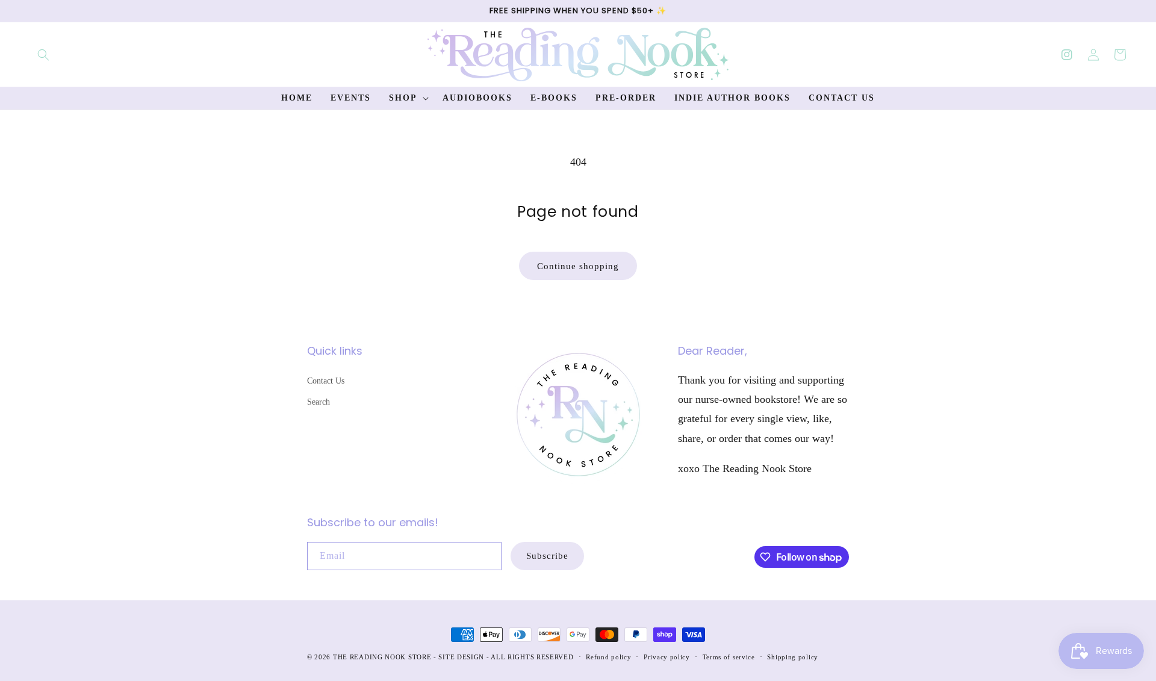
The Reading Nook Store (382, 657)
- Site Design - (462, 657)
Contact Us (325, 380)
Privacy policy (667, 657)
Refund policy (608, 657)
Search (318, 401)
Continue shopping (578, 266)
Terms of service (729, 657)
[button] (43, 55)
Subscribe (547, 556)
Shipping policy (792, 657)
